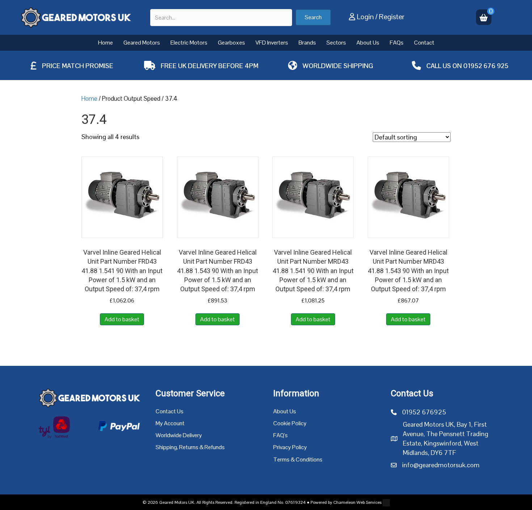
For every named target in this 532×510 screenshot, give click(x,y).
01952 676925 (424, 412)
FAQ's (280, 435)
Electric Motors (188, 42)
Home (105, 42)
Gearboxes (231, 42)
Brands (307, 42)
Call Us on (444, 66)
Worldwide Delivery (179, 435)
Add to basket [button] (122, 319)
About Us (367, 42)
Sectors (336, 42)
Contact (424, 42)
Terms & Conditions (297, 459)
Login (365, 16)
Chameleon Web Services (357, 502)
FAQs (397, 42)
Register (391, 16)
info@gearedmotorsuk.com (441, 465)
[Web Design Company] (385, 502)
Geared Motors (141, 42)
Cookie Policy (290, 423)
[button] (313, 17)
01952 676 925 (485, 66)
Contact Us (169, 411)
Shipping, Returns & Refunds (190, 447)
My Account (170, 423)
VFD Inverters (272, 42)
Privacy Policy (290, 447)
